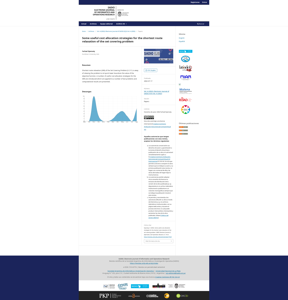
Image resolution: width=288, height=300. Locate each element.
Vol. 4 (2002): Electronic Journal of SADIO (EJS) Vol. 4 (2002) (116, 31)
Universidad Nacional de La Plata (168, 271)
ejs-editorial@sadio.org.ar (176, 273)
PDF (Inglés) (151, 70)
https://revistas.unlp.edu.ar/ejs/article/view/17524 (158, 237)
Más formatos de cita (153, 241)
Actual (83, 24)
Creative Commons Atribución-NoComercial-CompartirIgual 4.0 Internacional (159, 159)
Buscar (201, 24)
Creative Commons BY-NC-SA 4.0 (167, 277)
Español (182, 41)
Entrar (204, 2)
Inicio (84, 31)
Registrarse (195, 2)
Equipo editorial (106, 24)
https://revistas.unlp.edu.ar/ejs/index (144, 263)
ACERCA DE (120, 24)
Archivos (93, 24)
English (181, 38)
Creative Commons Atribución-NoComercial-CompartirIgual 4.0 (157, 126)
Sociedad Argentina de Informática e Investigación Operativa (131, 271)
